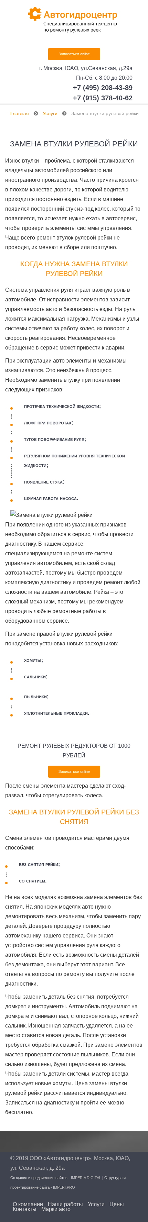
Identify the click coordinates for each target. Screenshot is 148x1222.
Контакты (24, 1209)
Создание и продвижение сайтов (38, 1178)
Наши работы (65, 1204)
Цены (116, 1204)
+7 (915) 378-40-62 (103, 98)
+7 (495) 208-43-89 (103, 87)
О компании (28, 1204)
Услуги (50, 113)
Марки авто (56, 1209)
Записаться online (74, 54)
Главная (19, 113)
